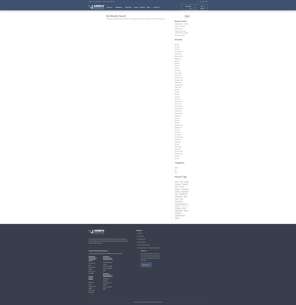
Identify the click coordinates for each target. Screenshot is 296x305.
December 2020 (179, 151)
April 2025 (177, 68)
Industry (182, 186)
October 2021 (178, 139)
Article (176, 182)
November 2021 (179, 137)
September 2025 (179, 56)
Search (187, 16)
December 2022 (179, 125)
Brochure (142, 7)
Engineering (185, 184)
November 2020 (179, 154)
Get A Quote (202, 7)
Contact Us (156, 7)
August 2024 (178, 87)
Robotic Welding (178, 210)
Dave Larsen (178, 184)
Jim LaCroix (177, 189)
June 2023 (177, 120)
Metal (176, 194)
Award (181, 182)
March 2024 (178, 99)
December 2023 (179, 106)
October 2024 (178, 82)
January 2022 (178, 134)
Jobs (176, 170)
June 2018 (177, 156)
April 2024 (177, 97)
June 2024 (177, 92)
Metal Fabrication (183, 194)
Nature (176, 199)
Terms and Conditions (144, 245)
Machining (177, 191)
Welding (177, 218)
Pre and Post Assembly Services (180, 204)
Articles (176, 167)
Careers (140, 233)
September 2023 (179, 113)
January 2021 (178, 149)
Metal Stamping (178, 196)
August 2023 (178, 115)
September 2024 (179, 85)
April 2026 (177, 49)
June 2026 (177, 47)
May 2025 (177, 66)
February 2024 (178, 101)
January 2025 (178, 75)
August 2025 (178, 58)
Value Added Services (180, 215)
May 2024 (177, 94)
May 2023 (177, 123)
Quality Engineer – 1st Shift (181, 24)
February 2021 (178, 146)
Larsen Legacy (185, 189)
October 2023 (178, 111)
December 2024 (179, 77)
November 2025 (179, 51)
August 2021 (178, 142)
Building (186, 182)
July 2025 (177, 61)
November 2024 (179, 80)
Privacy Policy (141, 242)
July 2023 (177, 118)
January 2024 (178, 104)
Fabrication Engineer (180, 35)
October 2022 (178, 127)
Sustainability (178, 213)
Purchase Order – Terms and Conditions (148, 248)
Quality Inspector (179, 28)
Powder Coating (178, 201)
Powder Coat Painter (180, 26)
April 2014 (177, 158)
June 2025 (177, 63)
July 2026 (177, 44)
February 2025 (178, 73)
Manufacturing (185, 191)
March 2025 (178, 70)
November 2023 (179, 108)
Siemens (186, 210)
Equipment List (188, 7)
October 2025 (178, 54)
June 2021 (177, 144)
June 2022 (177, 130)
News (176, 172)
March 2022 (178, 132)
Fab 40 (176, 186)
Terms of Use (141, 239)
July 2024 (177, 89)
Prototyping (177, 208)
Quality (136, 7)
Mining (185, 196)
